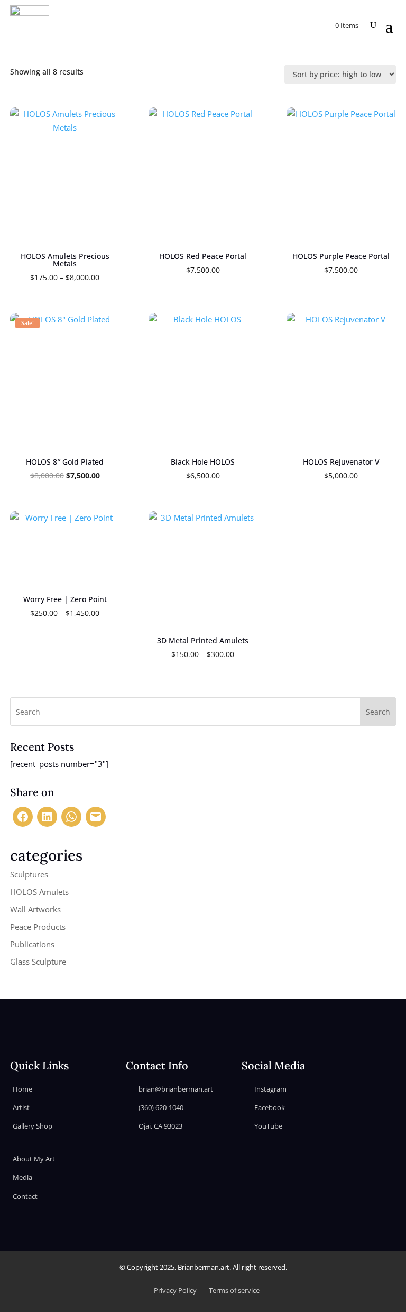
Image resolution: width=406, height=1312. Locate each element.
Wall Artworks (35, 909)
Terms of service (234, 1290)
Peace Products (38, 926)
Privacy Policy (175, 1290)
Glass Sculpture (38, 961)
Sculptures (29, 874)
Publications (32, 944)
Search (378, 712)
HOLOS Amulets (39, 891)
